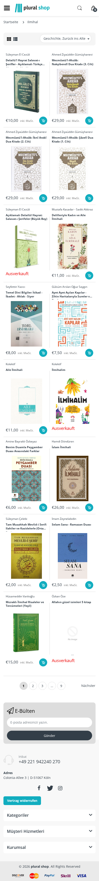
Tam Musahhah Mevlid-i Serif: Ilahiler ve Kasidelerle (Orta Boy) (26, 527)
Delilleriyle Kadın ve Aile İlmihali (69, 217)
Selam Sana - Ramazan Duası (71, 524)
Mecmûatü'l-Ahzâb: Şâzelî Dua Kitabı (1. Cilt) (72, 139)
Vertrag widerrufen (22, 800)
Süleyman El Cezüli (18, 54)
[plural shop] (32, 8)
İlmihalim (58, 370)
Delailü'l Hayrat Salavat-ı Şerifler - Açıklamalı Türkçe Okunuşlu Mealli (24, 63)
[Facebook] (38, 788)
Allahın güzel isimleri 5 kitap (71, 602)
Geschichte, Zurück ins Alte (64, 38)
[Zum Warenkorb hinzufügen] (43, 121)
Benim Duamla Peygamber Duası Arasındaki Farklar (24, 449)
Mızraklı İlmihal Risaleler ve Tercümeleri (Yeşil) (25, 604)
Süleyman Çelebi (16, 519)
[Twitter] (49, 788)
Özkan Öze (59, 596)
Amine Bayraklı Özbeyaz (21, 441)
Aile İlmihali (14, 370)
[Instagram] (60, 788)
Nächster (88, 685)
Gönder (49, 735)
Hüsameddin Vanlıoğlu (20, 596)
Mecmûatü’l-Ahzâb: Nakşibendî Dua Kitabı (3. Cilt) (72, 62)
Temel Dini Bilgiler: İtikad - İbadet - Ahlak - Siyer (24, 294)
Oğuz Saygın (79, 287)
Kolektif (10, 364)
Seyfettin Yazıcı (15, 287)
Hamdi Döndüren (63, 441)
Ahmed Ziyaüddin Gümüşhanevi (72, 54)
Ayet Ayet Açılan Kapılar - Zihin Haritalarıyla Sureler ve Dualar (71, 295)
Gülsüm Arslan (61, 287)
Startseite (10, 22)
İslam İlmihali (61, 447)
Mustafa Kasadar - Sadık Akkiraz (72, 209)
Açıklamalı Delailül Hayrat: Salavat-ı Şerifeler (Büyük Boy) (26, 217)
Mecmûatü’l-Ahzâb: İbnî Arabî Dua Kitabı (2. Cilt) (26, 139)
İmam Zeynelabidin (64, 519)
